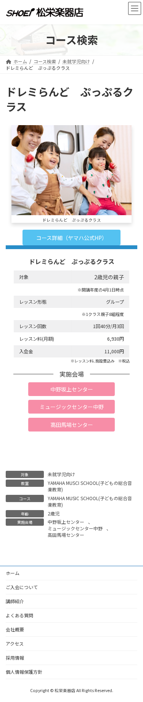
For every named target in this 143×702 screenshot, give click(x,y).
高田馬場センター (66, 534)
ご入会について (22, 587)
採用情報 (15, 657)
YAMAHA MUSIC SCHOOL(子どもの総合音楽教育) (90, 501)
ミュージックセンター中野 (75, 528)
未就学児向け (61, 474)
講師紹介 (15, 601)
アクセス (15, 643)
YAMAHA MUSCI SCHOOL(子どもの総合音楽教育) (90, 486)
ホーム (12, 573)
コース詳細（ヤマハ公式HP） (71, 238)
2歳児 (53, 513)
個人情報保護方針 (24, 671)
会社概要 (15, 629)
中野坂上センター (66, 521)
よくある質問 (19, 615)
